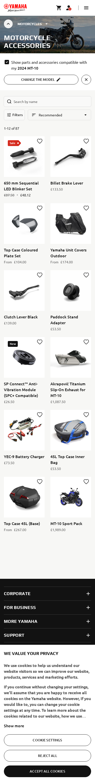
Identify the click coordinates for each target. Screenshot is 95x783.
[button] (86, 8)
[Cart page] (59, 8)
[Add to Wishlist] (40, 141)
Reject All (47, 755)
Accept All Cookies (47, 771)
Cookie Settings (47, 740)
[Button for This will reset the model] (86, 79)
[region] (47, 714)
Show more (14, 725)
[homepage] (15, 7)
